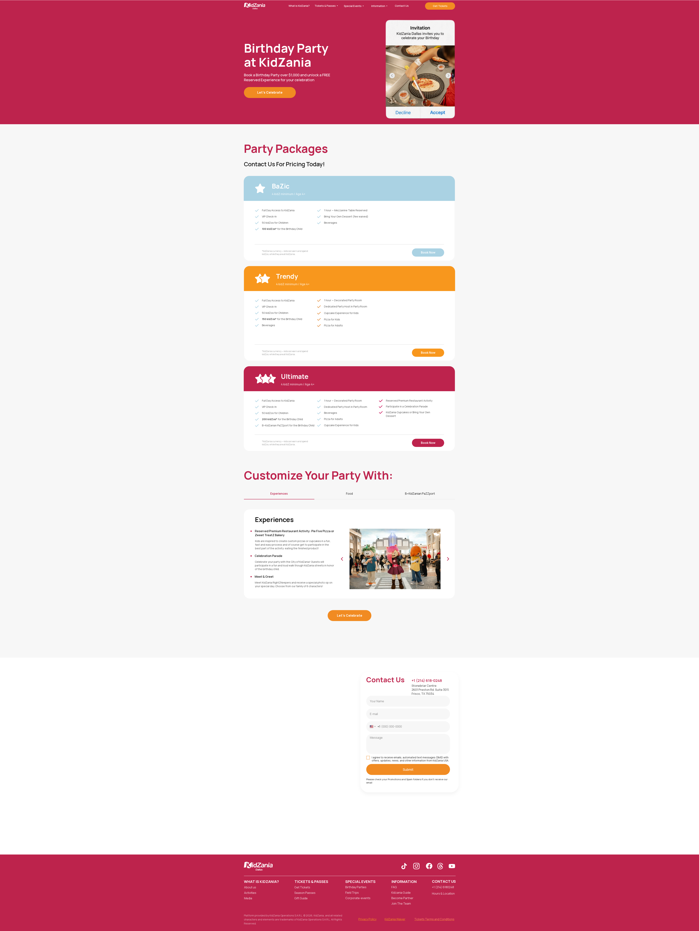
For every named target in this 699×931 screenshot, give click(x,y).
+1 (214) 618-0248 (427, 680)
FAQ (394, 887)
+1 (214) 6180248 (443, 887)
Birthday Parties (355, 887)
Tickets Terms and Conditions (434, 919)
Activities (250, 893)
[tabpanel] (349, 554)
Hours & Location (443, 893)
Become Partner (402, 898)
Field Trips (352, 893)
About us (250, 887)
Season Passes (304, 893)
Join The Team (401, 903)
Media (248, 898)
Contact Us (444, 881)
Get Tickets (302, 887)
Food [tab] (349, 494)
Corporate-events (357, 898)
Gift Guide (301, 898)
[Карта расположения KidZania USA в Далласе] (349, 756)
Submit (408, 769)
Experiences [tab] (279, 494)
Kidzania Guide (401, 893)
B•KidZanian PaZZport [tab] (420, 494)
